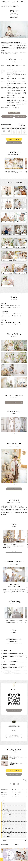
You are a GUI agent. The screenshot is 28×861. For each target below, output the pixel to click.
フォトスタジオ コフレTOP (5, 6)
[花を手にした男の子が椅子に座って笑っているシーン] (7, 370)
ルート (18, 307)
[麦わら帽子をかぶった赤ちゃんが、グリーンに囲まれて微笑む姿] (7, 345)
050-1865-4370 (10, 69)
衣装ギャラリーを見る (21, 116)
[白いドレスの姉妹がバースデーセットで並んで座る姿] (20, 357)
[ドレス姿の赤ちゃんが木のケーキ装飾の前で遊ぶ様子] (20, 345)
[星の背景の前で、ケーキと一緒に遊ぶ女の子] (20, 370)
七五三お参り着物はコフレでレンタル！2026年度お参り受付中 (13, 172)
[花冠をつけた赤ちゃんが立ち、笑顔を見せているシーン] (7, 357)
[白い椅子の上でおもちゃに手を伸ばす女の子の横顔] (7, 382)
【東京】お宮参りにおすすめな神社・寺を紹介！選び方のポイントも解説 (14, 621)
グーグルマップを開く (8, 116)
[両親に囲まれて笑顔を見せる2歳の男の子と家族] (20, 382)
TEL (4, 130)
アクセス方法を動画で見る (14, 112)
